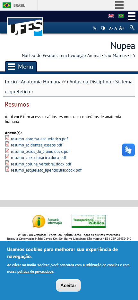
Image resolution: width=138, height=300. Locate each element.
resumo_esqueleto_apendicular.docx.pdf (46, 170)
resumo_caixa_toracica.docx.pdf (38, 157)
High (102, 28)
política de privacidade (35, 271)
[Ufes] (25, 23)
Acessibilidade (95, 28)
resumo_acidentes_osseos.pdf (36, 145)
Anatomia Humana (43, 81)
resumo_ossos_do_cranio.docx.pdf (40, 151)
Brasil (19, 5)
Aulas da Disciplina (90, 81)
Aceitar (68, 285)
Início (11, 81)
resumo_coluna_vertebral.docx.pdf (41, 164)
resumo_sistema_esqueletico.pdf (39, 139)
